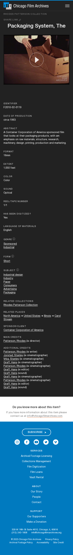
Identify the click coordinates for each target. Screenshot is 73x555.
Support (36, 511)
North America (12, 316)
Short (7, 261)
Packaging (9, 293)
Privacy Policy (52, 539)
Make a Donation (36, 522)
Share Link (11, 20)
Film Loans (36, 472)
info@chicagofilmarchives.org (46, 533)
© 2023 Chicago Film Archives (26, 539)
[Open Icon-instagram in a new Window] (17, 442)
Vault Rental (37, 477)
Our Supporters (36, 517)
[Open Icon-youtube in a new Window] (36, 442)
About (36, 486)
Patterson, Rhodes (15, 341)
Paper (7, 282)
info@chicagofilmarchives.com (44, 416)
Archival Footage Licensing (36, 456)
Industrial (9, 247)
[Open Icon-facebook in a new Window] (26, 442)
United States (32, 316)
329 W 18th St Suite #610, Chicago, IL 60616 (35, 530)
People (36, 497)
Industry (8, 278)
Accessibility (43, 543)
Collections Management (36, 461)
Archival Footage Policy (21, 543)
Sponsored (10, 244)
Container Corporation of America (23, 330)
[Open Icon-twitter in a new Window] (46, 442)
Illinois (47, 316)
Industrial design (13, 275)
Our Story (36, 492)
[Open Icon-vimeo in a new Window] (55, 442)
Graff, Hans (10, 362)
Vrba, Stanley (11, 359)
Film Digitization (36, 467)
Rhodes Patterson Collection (25, 14)
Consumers (10, 285)
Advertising (10, 289)
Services (36, 451)
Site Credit (58, 543)
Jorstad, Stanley (13, 355)
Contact (36, 502)
